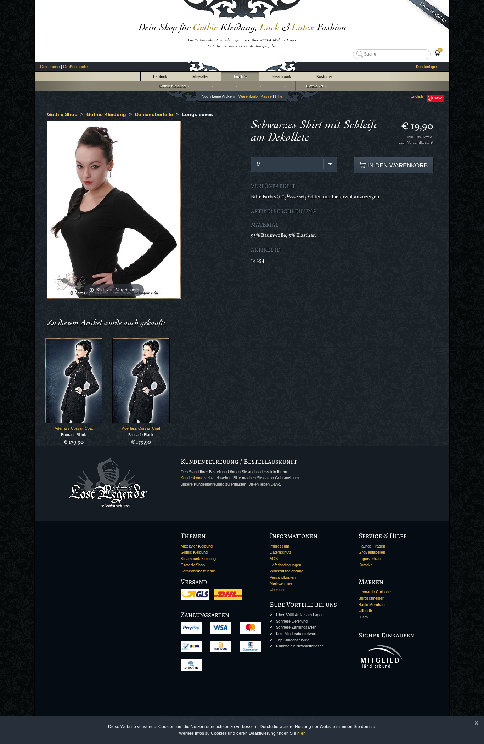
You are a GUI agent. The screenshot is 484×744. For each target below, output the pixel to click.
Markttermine (281, 583)
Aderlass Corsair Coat (74, 428)
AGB (274, 558)
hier (300, 733)
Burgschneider (371, 598)
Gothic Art (313, 86)
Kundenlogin (426, 66)
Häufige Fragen (372, 546)
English (417, 96)
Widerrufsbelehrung (286, 571)
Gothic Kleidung (171, 86)
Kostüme (324, 76)
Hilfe (278, 96)
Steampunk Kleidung (198, 558)
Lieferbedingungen (285, 565)
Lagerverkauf (370, 558)
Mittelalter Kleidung (197, 546)
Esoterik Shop (193, 565)
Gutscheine (50, 66)
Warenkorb (248, 96)
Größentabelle (75, 66)
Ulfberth (365, 610)
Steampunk (281, 76)
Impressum (279, 546)
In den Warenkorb (397, 165)
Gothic (240, 76)
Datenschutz (281, 552)
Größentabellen (372, 552)
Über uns (278, 590)
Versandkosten (283, 577)
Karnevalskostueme (198, 571)
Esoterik (160, 76)
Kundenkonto (192, 478)
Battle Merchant (372, 604)
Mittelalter (200, 76)
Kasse (266, 96)
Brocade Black (73, 435)
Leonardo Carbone (375, 592)
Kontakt (365, 565)
